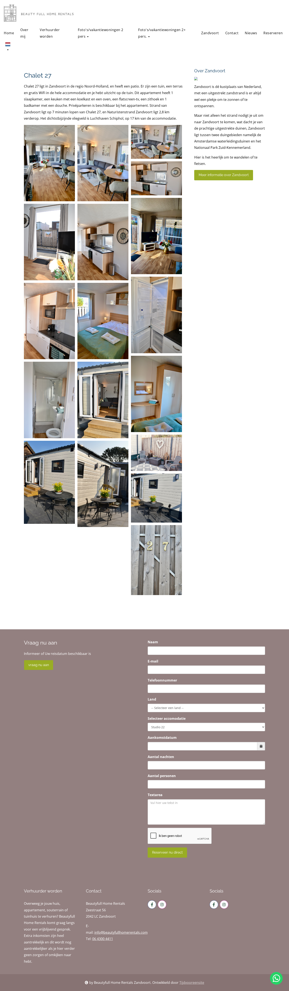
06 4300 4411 (102, 938)
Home (9, 33)
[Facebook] (152, 904)
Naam (153, 642)
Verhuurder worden (50, 32)
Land (152, 699)
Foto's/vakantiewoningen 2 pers (100, 32)
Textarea (155, 795)
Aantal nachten (161, 756)
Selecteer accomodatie (167, 718)
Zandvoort (210, 33)
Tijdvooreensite (191, 982)
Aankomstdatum (162, 737)
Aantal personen (162, 775)
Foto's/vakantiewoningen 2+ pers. (162, 32)
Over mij (24, 32)
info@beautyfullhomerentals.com (121, 932)
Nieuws (251, 33)
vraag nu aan (38, 665)
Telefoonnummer (162, 680)
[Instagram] (162, 904)
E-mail (153, 661)
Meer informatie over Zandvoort (224, 175)
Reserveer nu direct (167, 852)
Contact (232, 33)
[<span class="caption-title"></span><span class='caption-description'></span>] (49, 163)
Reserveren (273, 33)
